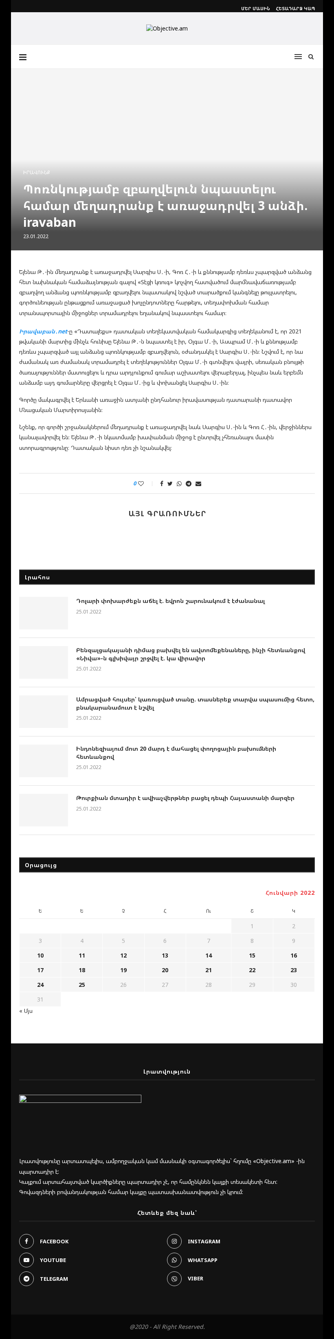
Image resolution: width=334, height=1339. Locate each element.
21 (208, 970)
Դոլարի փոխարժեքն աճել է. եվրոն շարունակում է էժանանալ (170, 601)
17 (40, 970)
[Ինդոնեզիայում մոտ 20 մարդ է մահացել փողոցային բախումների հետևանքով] (43, 761)
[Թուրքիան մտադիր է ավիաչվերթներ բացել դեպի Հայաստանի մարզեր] (43, 810)
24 (40, 984)
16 (293, 955)
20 (165, 970)
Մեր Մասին (255, 8)
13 (165, 955)
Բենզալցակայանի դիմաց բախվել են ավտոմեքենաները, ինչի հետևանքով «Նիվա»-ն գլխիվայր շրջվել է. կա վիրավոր (190, 654)
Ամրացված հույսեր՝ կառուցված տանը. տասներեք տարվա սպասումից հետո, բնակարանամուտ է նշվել (195, 703)
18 (82, 970)
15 (252, 955)
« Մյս (26, 1011)
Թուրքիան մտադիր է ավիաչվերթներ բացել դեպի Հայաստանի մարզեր (185, 798)
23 (293, 970)
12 (123, 955)
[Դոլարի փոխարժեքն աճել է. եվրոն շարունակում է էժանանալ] (43, 613)
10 (40, 955)
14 (208, 955)
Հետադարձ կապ (295, 8)
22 (252, 970)
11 (82, 955)
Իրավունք (36, 172)
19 (123, 970)
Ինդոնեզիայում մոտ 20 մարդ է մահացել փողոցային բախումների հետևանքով (176, 752)
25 (82, 984)
